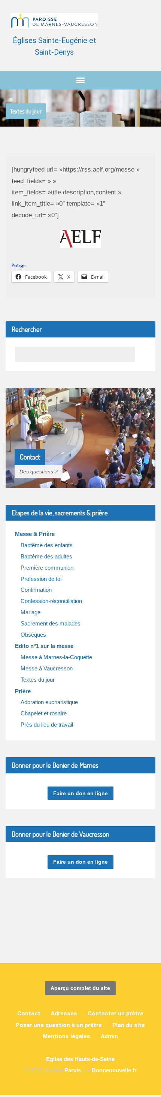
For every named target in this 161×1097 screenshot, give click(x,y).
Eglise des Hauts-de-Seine (80, 1059)
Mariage (30, 612)
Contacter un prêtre (115, 1013)
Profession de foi (41, 579)
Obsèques (33, 634)
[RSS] (61, 935)
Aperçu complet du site (80, 988)
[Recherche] (142, 354)
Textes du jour (26, 111)
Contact (28, 1013)
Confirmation (36, 590)
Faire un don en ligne (80, 793)
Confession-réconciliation (51, 601)
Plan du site (128, 1025)
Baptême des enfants (47, 545)
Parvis (72, 1070)
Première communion (47, 567)
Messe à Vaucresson (47, 668)
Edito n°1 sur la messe (44, 646)
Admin (109, 1036)
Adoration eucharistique (49, 702)
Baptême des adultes (46, 556)
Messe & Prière (35, 534)
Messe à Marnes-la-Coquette (56, 657)
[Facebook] (74, 935)
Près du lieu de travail (47, 724)
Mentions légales (66, 1036)
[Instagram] (86, 935)
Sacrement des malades (50, 623)
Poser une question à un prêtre (59, 1025)
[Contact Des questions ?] (80, 482)
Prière (23, 691)
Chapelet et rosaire (44, 713)
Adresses (64, 1013)
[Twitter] (99, 935)
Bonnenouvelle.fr (114, 1070)
